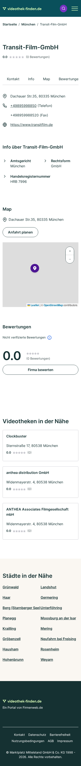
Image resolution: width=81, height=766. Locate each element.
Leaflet (34, 305)
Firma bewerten (40, 370)
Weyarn (47, 659)
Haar (6, 597)
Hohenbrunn (13, 659)
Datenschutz (37, 734)
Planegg (9, 618)
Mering (46, 628)
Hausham (10, 649)
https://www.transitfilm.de (31, 124)
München (28, 24)
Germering (49, 597)
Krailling (9, 628)
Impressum (65, 741)
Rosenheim (50, 649)
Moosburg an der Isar (58, 618)
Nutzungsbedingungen (28, 741)
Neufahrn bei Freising (58, 639)
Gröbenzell (12, 639)
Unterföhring (51, 608)
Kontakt (19, 734)
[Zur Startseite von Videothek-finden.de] (22, 8)
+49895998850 (23, 105)
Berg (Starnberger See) (21, 608)
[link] (40, 445)
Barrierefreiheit (60, 734)
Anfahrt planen (20, 232)
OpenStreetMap (53, 305)
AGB (51, 741)
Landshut (48, 587)
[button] (63, 8)
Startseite (10, 24)
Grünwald (11, 587)
